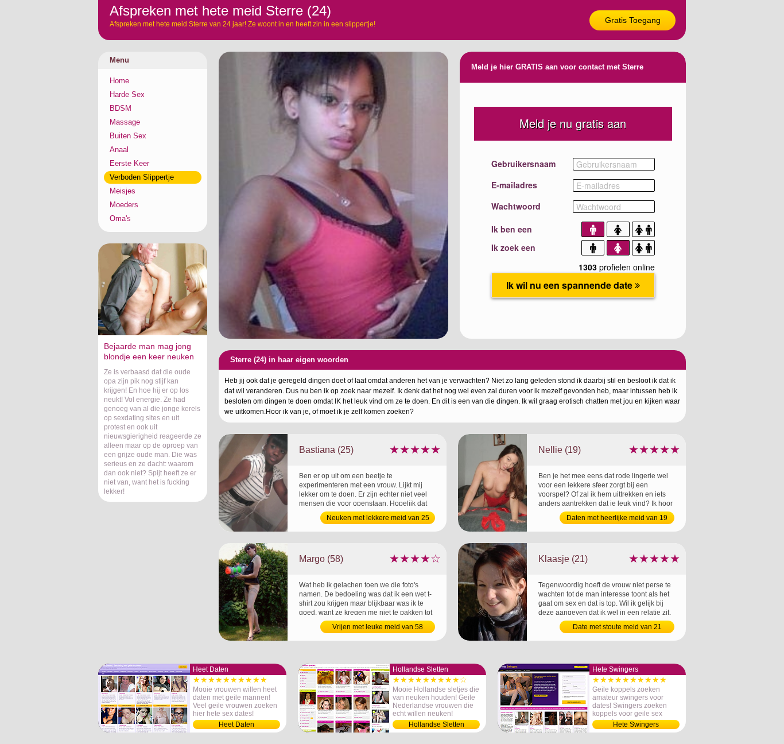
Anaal (119, 149)
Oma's (120, 218)
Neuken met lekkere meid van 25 (378, 518)
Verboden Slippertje (142, 177)
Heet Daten (236, 724)
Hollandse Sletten (436, 724)
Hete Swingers (636, 724)
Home (119, 80)
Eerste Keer (129, 163)
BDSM (120, 108)
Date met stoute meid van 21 (617, 627)
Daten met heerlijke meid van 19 (616, 518)
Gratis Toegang (633, 20)
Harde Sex (127, 94)
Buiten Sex (128, 135)
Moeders (124, 204)
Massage (125, 122)
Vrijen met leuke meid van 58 (377, 627)
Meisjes (122, 191)
